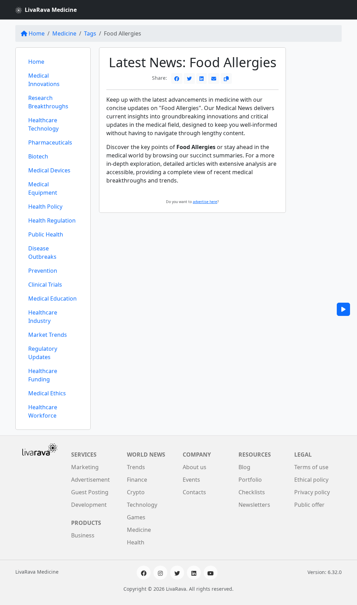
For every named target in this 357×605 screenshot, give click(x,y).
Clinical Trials (45, 284)
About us (194, 467)
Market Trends (47, 335)
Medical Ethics (47, 393)
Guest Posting (89, 492)
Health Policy (45, 206)
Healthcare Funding (42, 375)
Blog (244, 467)
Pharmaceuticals (50, 142)
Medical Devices (49, 170)
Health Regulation (52, 220)
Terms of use (311, 467)
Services (84, 454)
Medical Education (52, 298)
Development (89, 505)
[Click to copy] (226, 78)
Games (136, 517)
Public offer (309, 505)
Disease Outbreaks (42, 253)
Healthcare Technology (43, 124)
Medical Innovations (44, 80)
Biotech (38, 156)
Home (37, 33)
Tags (90, 33)
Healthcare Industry (42, 317)
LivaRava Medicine (51, 10)
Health (135, 542)
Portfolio (250, 479)
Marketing (85, 467)
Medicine (64, 33)
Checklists (251, 492)
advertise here (205, 201)
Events (191, 479)
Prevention (42, 270)
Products (86, 523)
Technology (142, 505)
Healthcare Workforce (42, 411)
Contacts (194, 492)
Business (82, 535)
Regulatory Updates (42, 353)
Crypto (136, 492)
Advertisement (90, 479)
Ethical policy (311, 479)
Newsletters (254, 505)
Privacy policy (312, 492)
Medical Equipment (42, 188)
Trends (136, 467)
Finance (137, 479)
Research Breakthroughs (48, 102)
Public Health (45, 234)
